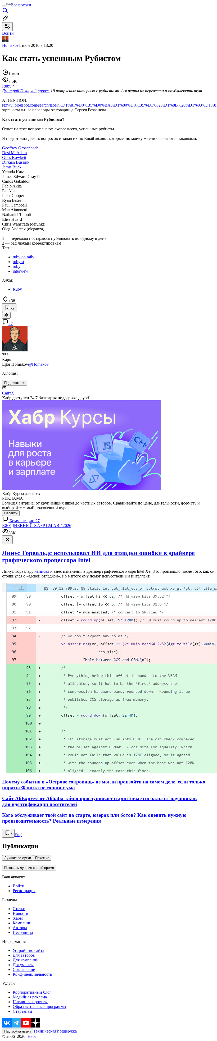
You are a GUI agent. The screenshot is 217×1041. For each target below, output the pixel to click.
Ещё (18, 834)
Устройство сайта (28, 950)
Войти (18, 886)
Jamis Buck (11, 167)
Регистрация (24, 890)
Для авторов (24, 955)
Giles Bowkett (14, 157)
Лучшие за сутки (17, 858)
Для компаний (26, 960)
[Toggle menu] (4, 6)
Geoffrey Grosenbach (20, 148)
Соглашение (24, 969)
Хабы (18, 918)
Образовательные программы (39, 1006)
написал (41, 571)
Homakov (10, 45)
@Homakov (38, 364)
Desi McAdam (14, 152)
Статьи (19, 908)
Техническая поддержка (55, 1031)
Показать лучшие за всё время (29, 868)
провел (43, 91)
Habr (31, 1036)
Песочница (23, 932)
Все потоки (21, 5)
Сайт (6, 393)
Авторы (20, 927)
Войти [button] (8, 33)
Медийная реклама (30, 997)
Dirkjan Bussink (15, 162)
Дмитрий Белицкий (19, 91)
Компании (22, 923)
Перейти (10, 513)
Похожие (42, 858)
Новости (20, 913)
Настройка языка (17, 1031)
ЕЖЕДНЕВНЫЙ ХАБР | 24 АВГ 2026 (36, 525)
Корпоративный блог (32, 992)
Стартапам (22, 1011)
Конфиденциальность (32, 974)
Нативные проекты (30, 1001)
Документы (23, 964)
